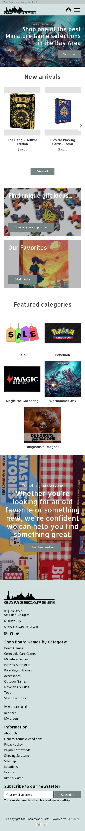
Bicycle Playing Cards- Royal (62, 142)
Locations (11, 767)
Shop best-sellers (43, 547)
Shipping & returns (17, 755)
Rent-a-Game (13, 778)
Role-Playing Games (18, 670)
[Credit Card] (38, 825)
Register (10, 713)
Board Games (13, 648)
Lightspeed (73, 818)
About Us (10, 733)
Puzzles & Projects (17, 665)
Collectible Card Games (20, 654)
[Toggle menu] (77, 10)
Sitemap (10, 761)
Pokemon (62, 355)
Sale (22, 355)
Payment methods (17, 750)
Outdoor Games (15, 681)
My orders (11, 718)
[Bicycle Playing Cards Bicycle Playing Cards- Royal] (63, 111)
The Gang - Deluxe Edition (22, 142)
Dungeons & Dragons (42, 447)
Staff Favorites (15, 698)
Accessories (12, 676)
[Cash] (44, 825)
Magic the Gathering (22, 401)
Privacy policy (13, 744)
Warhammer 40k (62, 401)
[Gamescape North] (20, 10)
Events (9, 772)
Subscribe (67, 795)
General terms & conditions (23, 739)
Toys (7, 692)
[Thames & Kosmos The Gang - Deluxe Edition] (22, 111)
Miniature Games (16, 659)
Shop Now (69, 54)
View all (42, 171)
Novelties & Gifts (16, 687)
